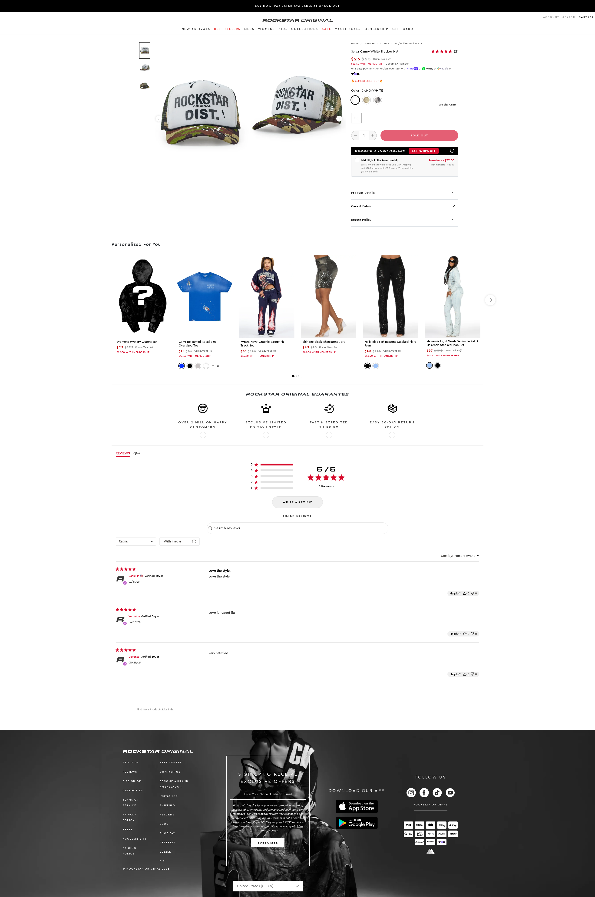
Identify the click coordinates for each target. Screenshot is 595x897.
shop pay (167, 833)
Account (551, 17)
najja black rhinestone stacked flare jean (390, 343)
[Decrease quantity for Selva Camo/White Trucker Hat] (355, 135)
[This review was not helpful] (472, 593)
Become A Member (397, 64)
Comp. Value (380, 59)
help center (171, 762)
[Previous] (159, 119)
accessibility (135, 839)
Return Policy (361, 219)
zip (162, 861)
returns (167, 814)
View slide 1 (293, 376)
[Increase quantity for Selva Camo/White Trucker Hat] (373, 135)
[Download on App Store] (357, 806)
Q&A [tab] (136, 453)
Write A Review (297, 502)
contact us (170, 772)
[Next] (339, 119)
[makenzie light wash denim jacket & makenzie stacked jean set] (452, 296)
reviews (130, 772)
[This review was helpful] (464, 593)
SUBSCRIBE (268, 842)
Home (355, 43)
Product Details (363, 192)
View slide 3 (302, 376)
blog (164, 824)
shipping (167, 805)
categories (133, 790)
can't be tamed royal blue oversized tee (198, 343)
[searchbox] (300, 528)
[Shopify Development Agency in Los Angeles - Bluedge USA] (431, 851)
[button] (196, 30)
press (127, 829)
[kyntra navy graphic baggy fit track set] (266, 296)
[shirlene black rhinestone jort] (328, 296)
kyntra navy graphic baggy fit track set (262, 343)
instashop (169, 796)
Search (568, 17)
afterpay (167, 842)
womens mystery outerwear (137, 341)
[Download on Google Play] (357, 823)
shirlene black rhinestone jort (324, 341)
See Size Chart (447, 104)
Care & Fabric (361, 206)
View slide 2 (297, 376)
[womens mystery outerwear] (142, 296)
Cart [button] (586, 17)
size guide (132, 781)
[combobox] (136, 542)
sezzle (165, 852)
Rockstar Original (430, 804)
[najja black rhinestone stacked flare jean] (390, 296)
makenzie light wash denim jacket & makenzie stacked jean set (452, 343)
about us (131, 762)
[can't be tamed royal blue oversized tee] (204, 296)
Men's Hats (371, 43)
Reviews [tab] (123, 453)
